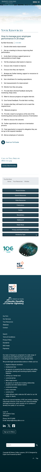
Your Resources (8, 322)
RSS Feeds (6, 345)
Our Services (7, 319)
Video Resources (20, 200)
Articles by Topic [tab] (20, 234)
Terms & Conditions (9, 337)
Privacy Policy (7, 340)
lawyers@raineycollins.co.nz (15, 420)
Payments (6, 348)
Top (37, 458)
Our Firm (5, 316)
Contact (9, 165)
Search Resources (20, 195)
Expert (5, 454)
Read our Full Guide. (12, 142)
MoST (19, 454)
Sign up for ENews (9, 432)
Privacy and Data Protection (20, 230)
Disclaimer (6, 343)
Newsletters (20, 215)
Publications (20, 205)
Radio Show (20, 225)
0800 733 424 (6, 161)
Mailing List (20, 220)
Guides (20, 210)
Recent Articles (20, 190)
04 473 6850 (11, 418)
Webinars (6, 325)
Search (5, 334)
